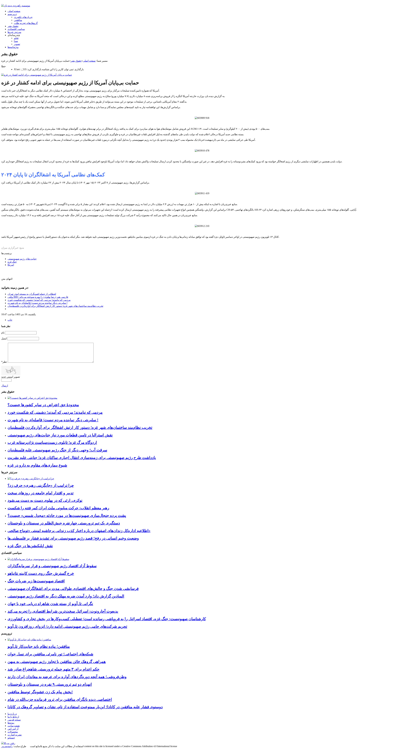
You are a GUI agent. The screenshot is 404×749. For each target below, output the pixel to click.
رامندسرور (7, 746)
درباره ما (12, 713)
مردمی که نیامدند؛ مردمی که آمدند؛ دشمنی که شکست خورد (39, 300)
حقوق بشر (13, 26)
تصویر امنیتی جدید (10, 376)
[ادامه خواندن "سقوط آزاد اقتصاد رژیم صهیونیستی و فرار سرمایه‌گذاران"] (38, 559)
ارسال (4, 385)
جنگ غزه (12, 261)
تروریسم (12, 14)
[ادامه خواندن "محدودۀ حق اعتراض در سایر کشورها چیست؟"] (32, 398)
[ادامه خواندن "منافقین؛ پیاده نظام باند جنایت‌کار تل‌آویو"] (29, 639)
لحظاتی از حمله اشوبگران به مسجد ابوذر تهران (32, 294)
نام (2, 332)
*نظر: (4, 361)
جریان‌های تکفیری (23, 17)
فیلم (16, 38)
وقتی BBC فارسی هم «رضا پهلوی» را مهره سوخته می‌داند (38, 297)
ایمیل (4, 338)
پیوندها (11, 722)
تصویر (17, 44)
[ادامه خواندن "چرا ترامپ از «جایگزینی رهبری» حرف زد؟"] (31, 478)
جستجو (11, 737)
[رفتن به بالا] (8, 743)
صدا (16, 41)
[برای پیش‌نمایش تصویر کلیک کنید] (36, 75)
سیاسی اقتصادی (16, 29)
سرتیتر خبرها (14, 32)
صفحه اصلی (14, 11)
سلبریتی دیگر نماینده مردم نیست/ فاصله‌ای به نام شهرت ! (37, 303)
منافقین (18, 20)
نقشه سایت (14, 725)
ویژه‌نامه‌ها (13, 47)
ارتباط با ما (13, 716)
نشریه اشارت (15, 734)
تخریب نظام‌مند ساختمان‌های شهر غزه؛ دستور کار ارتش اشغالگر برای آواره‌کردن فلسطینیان (55, 306)
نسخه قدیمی (14, 719)
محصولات (13, 731)
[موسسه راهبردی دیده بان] (15, 5)
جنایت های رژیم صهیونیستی (22, 258)
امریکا (11, 264)
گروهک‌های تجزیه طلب (26, 23)
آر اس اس (13, 728)
